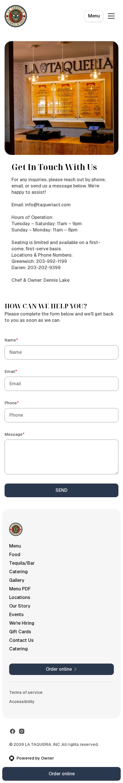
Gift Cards (20, 632)
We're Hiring (21, 623)
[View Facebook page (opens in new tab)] (12, 731)
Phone (20, 403)
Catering (18, 572)
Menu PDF (20, 589)
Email (19, 371)
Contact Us (21, 640)
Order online (62, 774)
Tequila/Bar (22, 563)
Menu (94, 16)
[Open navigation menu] (111, 16)
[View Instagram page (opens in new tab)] (21, 731)
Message (23, 434)
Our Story (19, 606)
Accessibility (22, 701)
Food (14, 555)
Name (19, 340)
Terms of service (26, 692)
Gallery (16, 580)
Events (16, 615)
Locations (19, 597)
